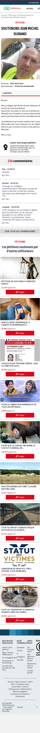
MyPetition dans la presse (31, 668)
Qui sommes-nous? (31, 651)
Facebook (20, 649)
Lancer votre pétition (7, 650)
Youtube (20, 662)
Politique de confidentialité (20, 691)
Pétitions (12, 15)
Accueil (30, 8)
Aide (30, 684)
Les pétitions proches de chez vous (8, 670)
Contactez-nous (22, 686)
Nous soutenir (20, 684)
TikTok (19, 653)
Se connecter (34, 2)
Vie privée (16, 689)
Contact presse (30, 674)
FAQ (12, 686)
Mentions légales (20, 693)
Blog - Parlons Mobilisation (7, 656)
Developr (6, 713)
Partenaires (20, 698)
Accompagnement (9, 660)
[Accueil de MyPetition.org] (12, 8)
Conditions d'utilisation (19, 696)
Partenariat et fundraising (7, 664)
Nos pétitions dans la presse (30, 660)
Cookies (24, 689)
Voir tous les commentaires (20, 233)
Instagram (21, 659)
